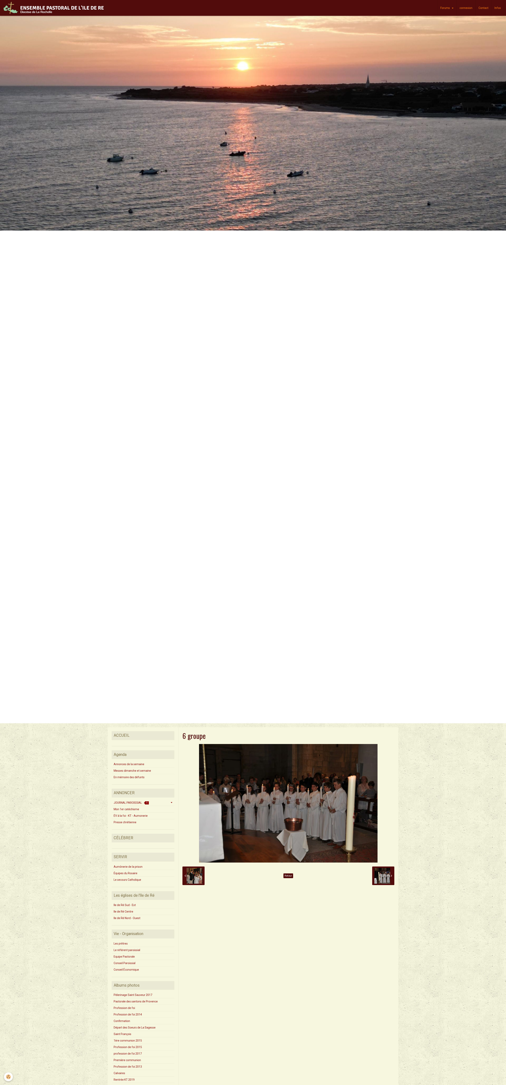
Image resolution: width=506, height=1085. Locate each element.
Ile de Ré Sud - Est (125, 905)
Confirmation (122, 1021)
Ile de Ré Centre (123, 911)
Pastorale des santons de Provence (136, 1001)
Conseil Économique (126, 969)
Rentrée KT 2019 (124, 1079)
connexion (466, 7)
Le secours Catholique (127, 879)
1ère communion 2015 (128, 1040)
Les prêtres (121, 943)
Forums (445, 7)
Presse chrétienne (125, 822)
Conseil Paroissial (124, 963)
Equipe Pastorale (124, 956)
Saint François (122, 1034)
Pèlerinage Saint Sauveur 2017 (133, 994)
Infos (498, 7)
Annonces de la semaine (129, 764)
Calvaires (119, 1073)
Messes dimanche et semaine (132, 770)
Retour (288, 875)
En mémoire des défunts (129, 777)
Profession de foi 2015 (128, 1047)
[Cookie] (8, 1076)
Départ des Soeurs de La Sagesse (135, 1027)
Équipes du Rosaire (125, 873)
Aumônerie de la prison (128, 866)
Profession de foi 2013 (128, 1066)
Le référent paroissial (127, 950)
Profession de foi (124, 1008)
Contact (483, 7)
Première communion (127, 1060)
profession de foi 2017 (128, 1053)
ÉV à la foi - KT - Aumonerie (131, 815)
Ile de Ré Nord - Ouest (127, 918)
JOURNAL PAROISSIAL (130, 802)
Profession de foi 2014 (128, 1014)
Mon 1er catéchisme (126, 809)
